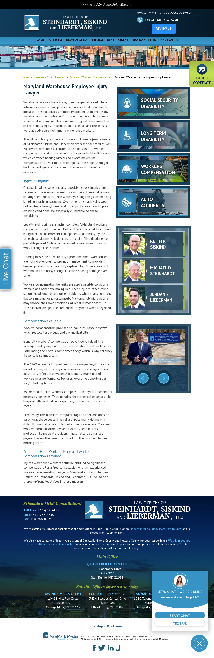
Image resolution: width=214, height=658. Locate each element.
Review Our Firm (144, 40)
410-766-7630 (167, 20)
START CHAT (179, 615)
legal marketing (131, 639)
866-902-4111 (48, 510)
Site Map (96, 626)
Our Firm (55, 40)
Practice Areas (77, 40)
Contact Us (169, 40)
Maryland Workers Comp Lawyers (44, 77)
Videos (123, 40)
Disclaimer (115, 626)
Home (40, 40)
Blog (110, 40)
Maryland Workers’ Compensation (90, 77)
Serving (97, 40)
